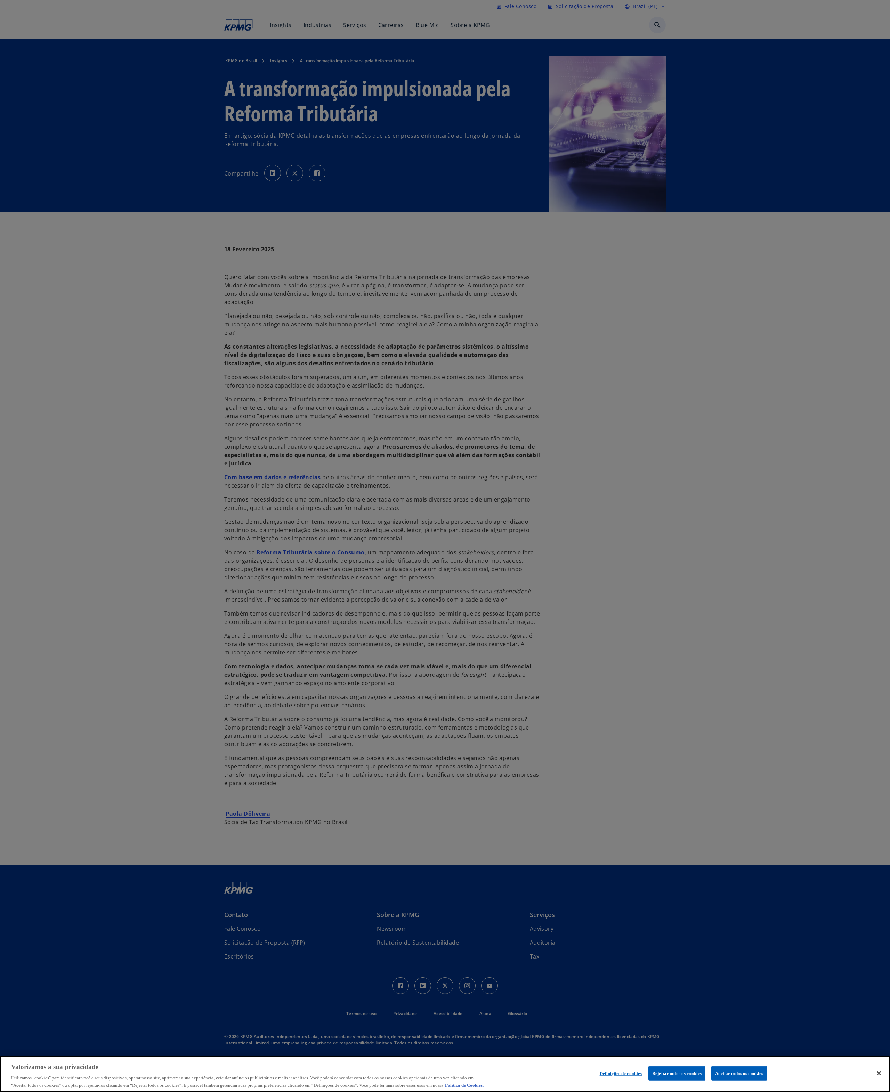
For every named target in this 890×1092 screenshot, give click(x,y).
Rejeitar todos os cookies (677, 1073)
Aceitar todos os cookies (739, 1073)
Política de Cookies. (464, 1084)
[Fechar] (879, 1073)
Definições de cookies (621, 1073)
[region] (445, 1074)
